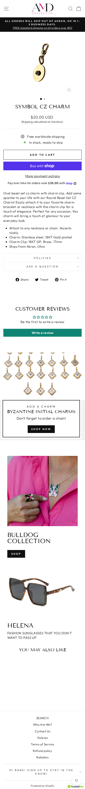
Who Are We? (42, 724)
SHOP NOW (41, 429)
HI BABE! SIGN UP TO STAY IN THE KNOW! (41, 771)
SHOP (16, 553)
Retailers (42, 757)
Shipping (27, 122)
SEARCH (42, 718)
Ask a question (42, 266)
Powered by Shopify (42, 785)
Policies (42, 258)
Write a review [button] (43, 333)
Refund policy (42, 751)
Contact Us (42, 731)
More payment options (42, 176)
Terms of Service (42, 744)
